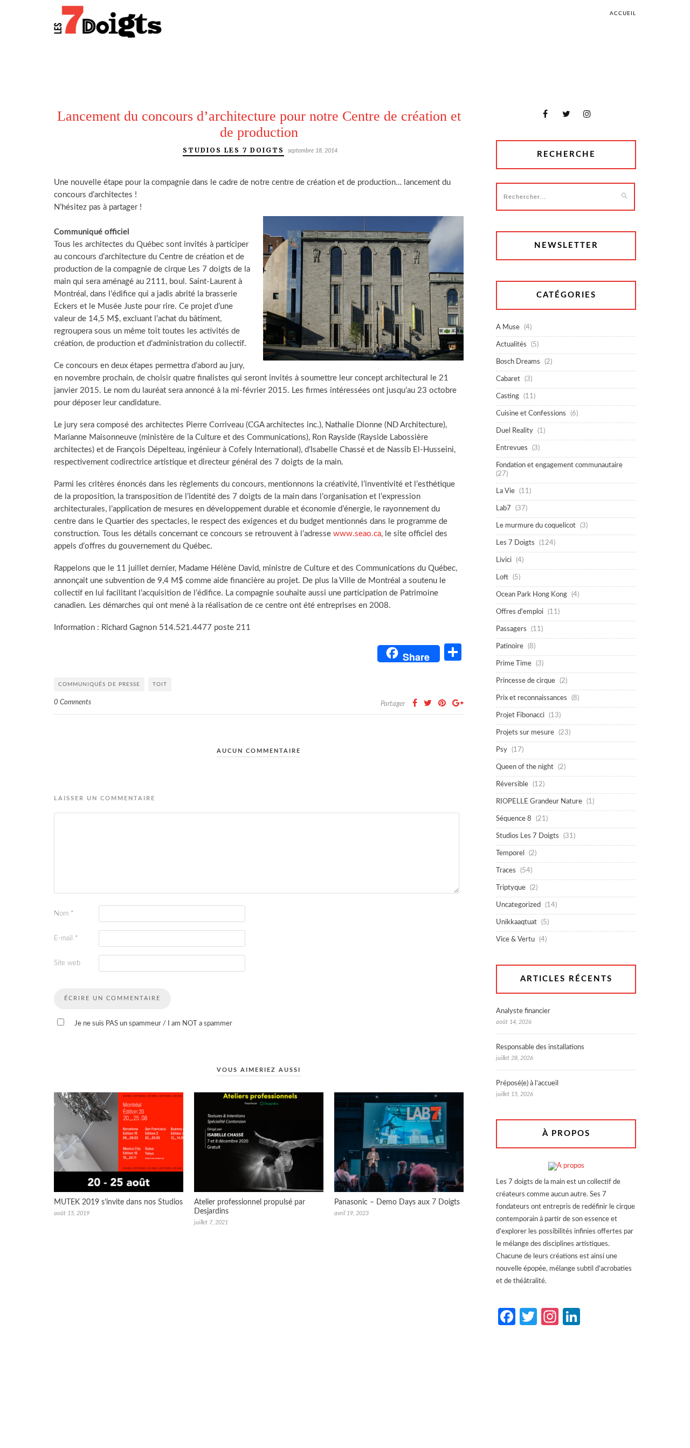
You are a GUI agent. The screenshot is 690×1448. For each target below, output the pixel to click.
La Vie (505, 491)
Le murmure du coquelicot (536, 525)
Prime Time (514, 663)
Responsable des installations (540, 1047)
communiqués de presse (99, 684)
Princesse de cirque (525, 680)
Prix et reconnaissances (531, 698)
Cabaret (508, 379)
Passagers (511, 629)
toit (160, 684)
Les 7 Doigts (515, 542)
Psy (501, 749)
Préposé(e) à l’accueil (527, 1083)
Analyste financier (523, 1011)
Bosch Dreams (518, 361)
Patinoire (509, 646)
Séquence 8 (514, 818)
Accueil (623, 13)
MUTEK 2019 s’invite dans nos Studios (118, 1202)
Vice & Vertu (515, 939)
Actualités (511, 344)
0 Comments (72, 702)
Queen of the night (525, 767)
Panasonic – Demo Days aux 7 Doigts (397, 1202)
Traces (506, 870)
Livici (504, 560)
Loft (502, 577)
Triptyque (511, 887)
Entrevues (512, 448)
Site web (67, 963)
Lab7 (503, 508)
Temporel (510, 853)
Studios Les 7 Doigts (233, 150)
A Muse (508, 327)
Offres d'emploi (519, 611)
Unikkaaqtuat (516, 922)
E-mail (66, 938)
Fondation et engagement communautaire (559, 465)
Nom (64, 913)
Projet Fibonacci (520, 715)
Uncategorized (518, 905)
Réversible (512, 784)
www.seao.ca (357, 534)
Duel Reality (514, 430)
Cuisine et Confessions (531, 413)
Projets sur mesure (525, 732)
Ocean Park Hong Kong (531, 594)
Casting (507, 396)
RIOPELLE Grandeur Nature (539, 801)
